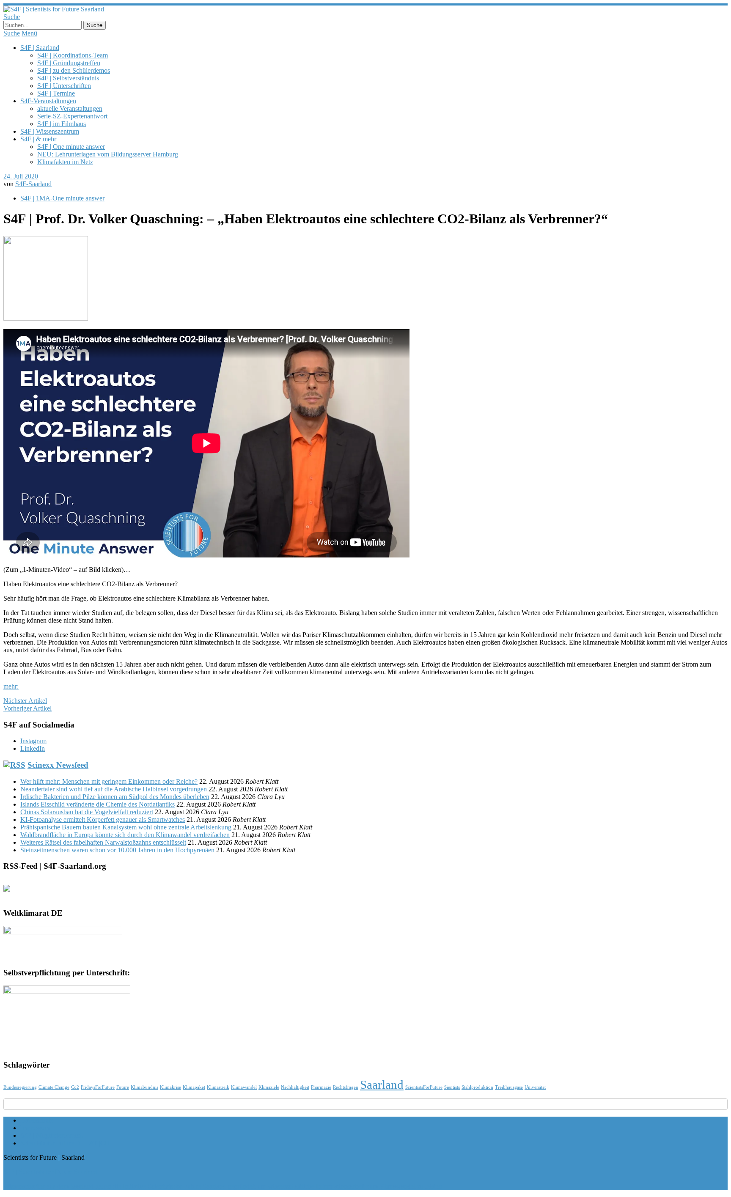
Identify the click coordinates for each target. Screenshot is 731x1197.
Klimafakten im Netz (65, 161)
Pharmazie (321, 1087)
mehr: (11, 686)
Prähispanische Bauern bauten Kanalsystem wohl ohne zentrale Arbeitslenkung (125, 827)
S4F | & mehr (38, 139)
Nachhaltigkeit (295, 1087)
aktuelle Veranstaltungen (69, 108)
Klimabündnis (144, 1087)
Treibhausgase (509, 1087)
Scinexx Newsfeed (57, 764)
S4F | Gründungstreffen (68, 62)
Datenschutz (36, 1120)
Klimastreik (218, 1087)
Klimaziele (268, 1087)
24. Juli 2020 (20, 176)
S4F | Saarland (39, 47)
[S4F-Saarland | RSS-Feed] (10, 891)
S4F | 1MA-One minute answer (62, 198)
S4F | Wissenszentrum (49, 131)
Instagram (33, 740)
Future (122, 1087)
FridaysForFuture (98, 1087)
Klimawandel (244, 1087)
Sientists (452, 1087)
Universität (535, 1087)
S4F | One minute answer (71, 146)
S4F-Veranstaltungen (48, 100)
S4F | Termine (56, 93)
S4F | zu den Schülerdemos (73, 70)
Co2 (75, 1087)
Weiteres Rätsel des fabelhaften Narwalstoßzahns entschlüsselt (103, 842)
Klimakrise (170, 1087)
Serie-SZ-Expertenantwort (72, 116)
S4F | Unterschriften (64, 85)
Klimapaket (194, 1087)
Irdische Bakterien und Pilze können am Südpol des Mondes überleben (114, 796)
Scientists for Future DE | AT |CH (65, 1143)
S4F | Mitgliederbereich (51, 1135)
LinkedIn (32, 748)
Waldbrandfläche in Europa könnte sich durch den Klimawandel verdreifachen (125, 834)
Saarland (382, 1084)
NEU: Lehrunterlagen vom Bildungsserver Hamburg (107, 154)
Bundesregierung (20, 1087)
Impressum (34, 1127)
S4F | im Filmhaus (61, 123)
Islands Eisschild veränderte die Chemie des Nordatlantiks (97, 804)
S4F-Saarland (33, 183)
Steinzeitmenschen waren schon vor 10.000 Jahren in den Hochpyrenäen (117, 850)
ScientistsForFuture (423, 1087)
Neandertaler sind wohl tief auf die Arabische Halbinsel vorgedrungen (113, 789)
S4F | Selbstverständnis (68, 78)
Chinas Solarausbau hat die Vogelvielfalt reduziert (86, 811)
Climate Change (53, 1087)
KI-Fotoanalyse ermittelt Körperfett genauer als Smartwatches (102, 819)
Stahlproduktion (477, 1087)
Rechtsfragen (345, 1087)
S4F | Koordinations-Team (72, 55)
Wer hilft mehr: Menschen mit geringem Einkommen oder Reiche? (109, 781)
